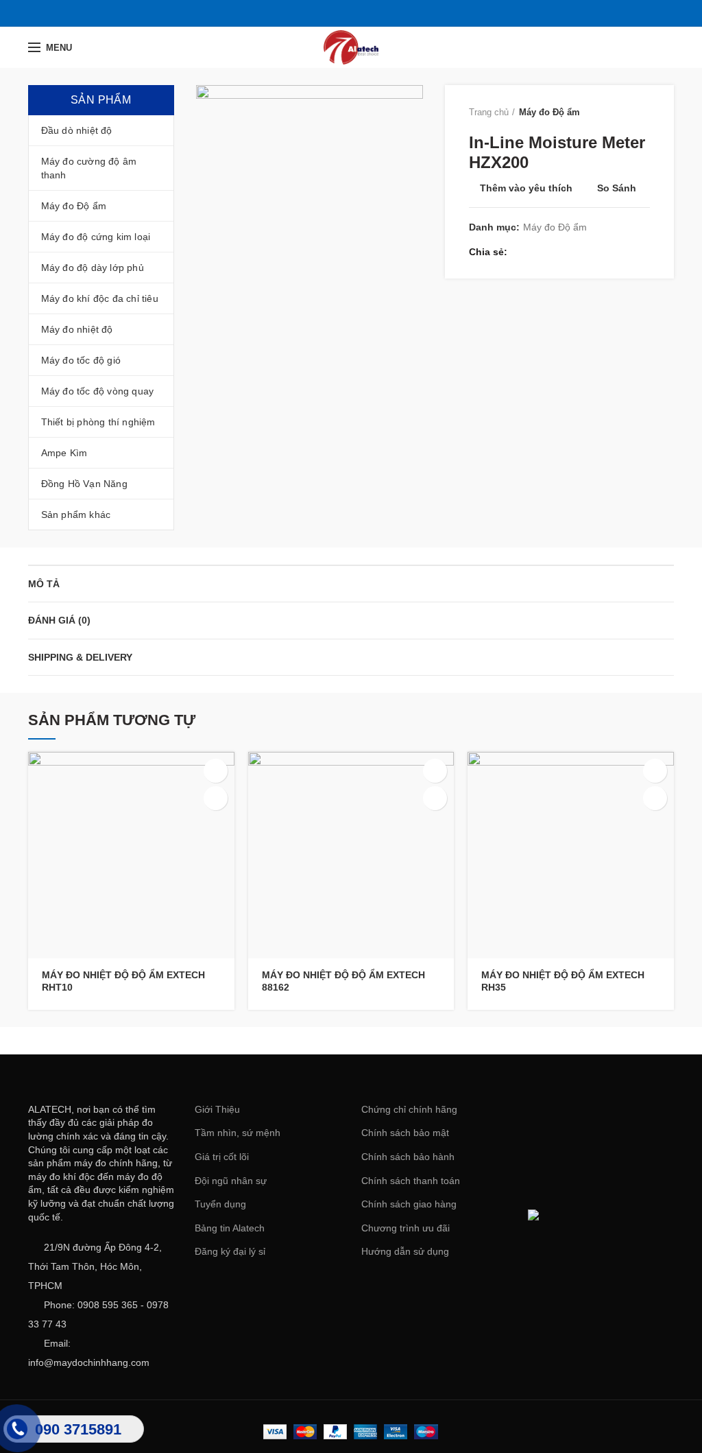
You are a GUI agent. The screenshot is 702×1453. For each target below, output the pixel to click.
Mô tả (44, 583)
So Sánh (616, 188)
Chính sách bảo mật (405, 1132)
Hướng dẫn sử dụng (405, 1251)
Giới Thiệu (217, 1109)
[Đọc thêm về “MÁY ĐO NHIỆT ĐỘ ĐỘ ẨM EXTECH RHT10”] (216, 771)
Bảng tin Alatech (230, 1227)
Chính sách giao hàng (409, 1203)
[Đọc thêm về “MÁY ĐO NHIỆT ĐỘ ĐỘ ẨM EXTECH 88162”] (435, 771)
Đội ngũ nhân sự (231, 1180)
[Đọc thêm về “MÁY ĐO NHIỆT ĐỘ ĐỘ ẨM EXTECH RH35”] (655, 771)
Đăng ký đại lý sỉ (230, 1251)
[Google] (350, 13)
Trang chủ (489, 112)
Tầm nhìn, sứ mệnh (237, 1132)
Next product (643, 112)
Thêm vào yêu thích (526, 188)
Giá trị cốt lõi (222, 1156)
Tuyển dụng (220, 1203)
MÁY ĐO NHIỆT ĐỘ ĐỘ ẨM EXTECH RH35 (562, 981)
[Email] (367, 13)
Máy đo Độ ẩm (549, 112)
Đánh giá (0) (59, 620)
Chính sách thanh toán (410, 1180)
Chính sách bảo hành (408, 1156)
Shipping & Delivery (80, 657)
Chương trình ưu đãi (405, 1227)
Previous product (615, 112)
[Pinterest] (385, 13)
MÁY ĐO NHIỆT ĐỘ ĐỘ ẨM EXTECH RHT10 (123, 981)
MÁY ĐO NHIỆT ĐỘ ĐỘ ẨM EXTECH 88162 (343, 981)
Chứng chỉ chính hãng (409, 1109)
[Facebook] (316, 13)
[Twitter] (333, 13)
